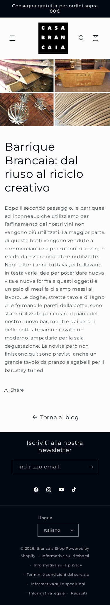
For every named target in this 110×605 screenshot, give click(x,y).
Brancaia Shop (50, 549)
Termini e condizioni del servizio (58, 575)
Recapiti (79, 593)
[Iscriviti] (91, 467)
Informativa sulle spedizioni (58, 584)
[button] (12, 38)
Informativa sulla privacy (58, 565)
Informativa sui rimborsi (65, 556)
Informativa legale (47, 593)
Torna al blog (59, 417)
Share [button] (17, 390)
